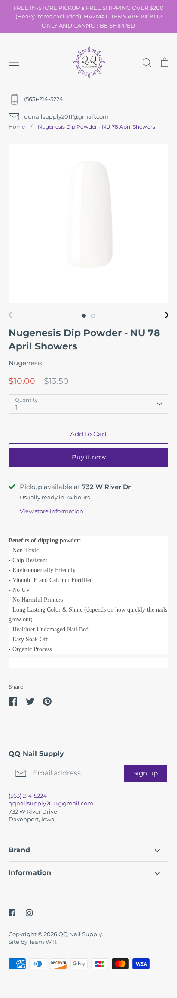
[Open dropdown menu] (157, 850)
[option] (88, 223)
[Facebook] (12, 912)
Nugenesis (25, 363)
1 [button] (84, 316)
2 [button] (93, 316)
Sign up (145, 773)
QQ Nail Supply (80, 934)
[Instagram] (29, 912)
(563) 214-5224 (28, 795)
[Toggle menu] (13, 62)
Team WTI (42, 941)
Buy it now (89, 457)
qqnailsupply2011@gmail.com (51, 803)
